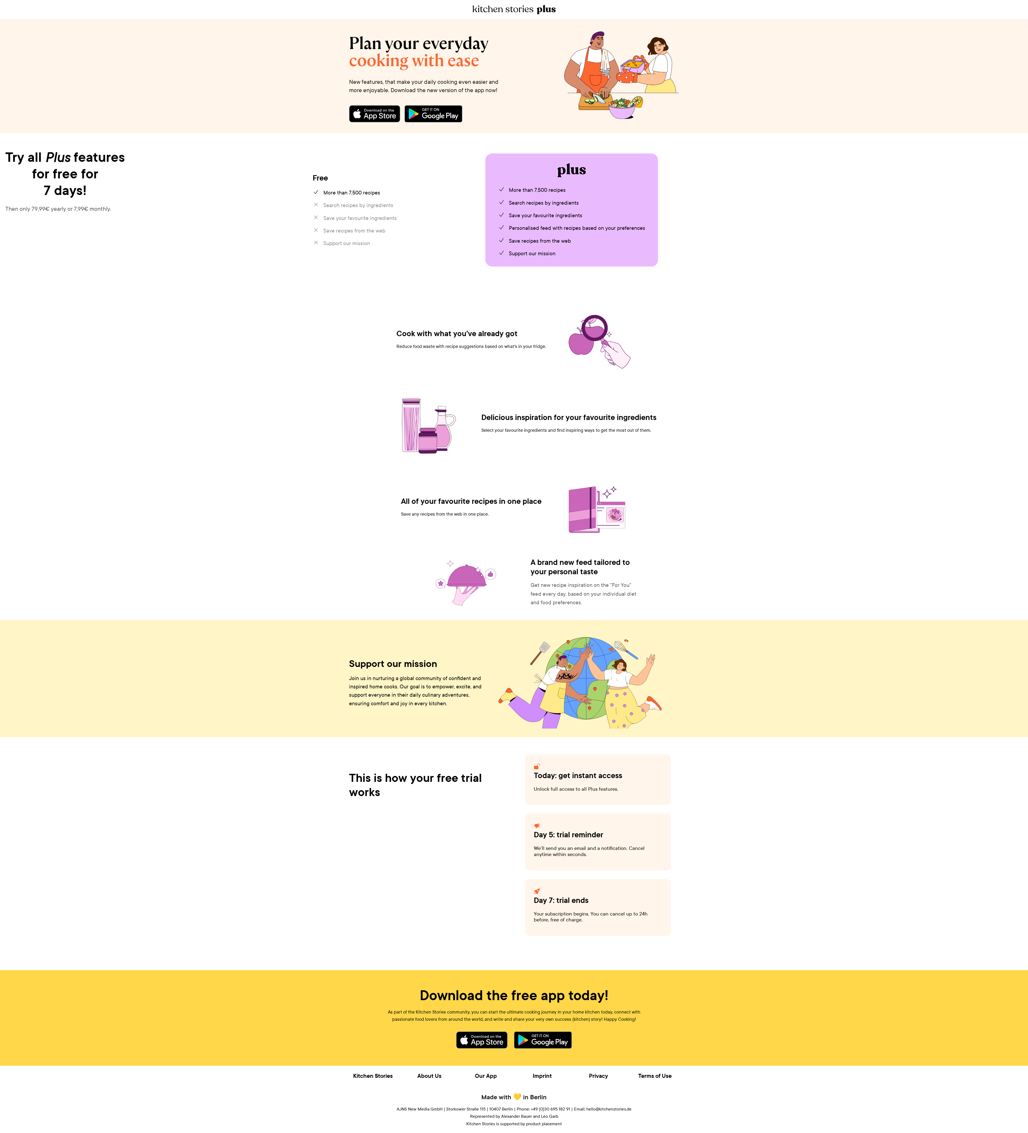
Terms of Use (655, 1076)
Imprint (542, 1076)
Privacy (598, 1076)
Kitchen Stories (373, 1076)
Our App (486, 1076)
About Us (429, 1076)
